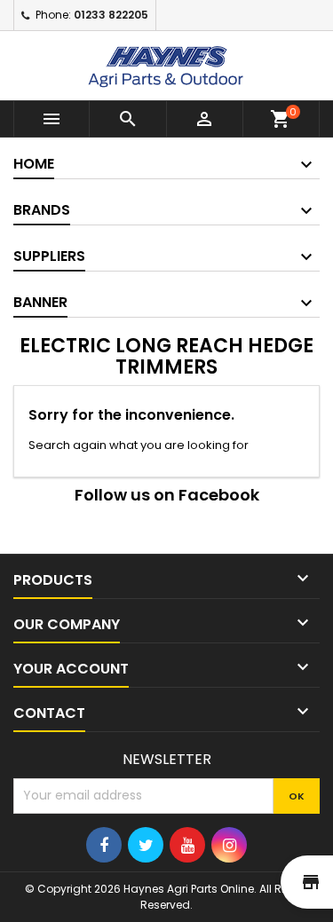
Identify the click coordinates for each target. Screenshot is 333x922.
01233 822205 (111, 14)
